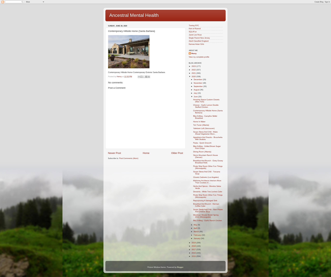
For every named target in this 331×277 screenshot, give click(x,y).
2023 (194, 66)
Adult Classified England (199, 41)
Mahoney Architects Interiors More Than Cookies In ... (207, 182)
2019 (194, 243)
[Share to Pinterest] (149, 76)
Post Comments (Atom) (128, 158)
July (195, 93)
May (196, 225)
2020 (194, 77)
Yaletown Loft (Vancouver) (204, 128)
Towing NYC (194, 25)
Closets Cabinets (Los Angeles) (206, 177)
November (198, 83)
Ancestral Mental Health (134, 15)
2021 (194, 73)
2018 (194, 246)
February (198, 235)
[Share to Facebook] (146, 76)
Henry (194, 53)
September (198, 86)
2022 (194, 70)
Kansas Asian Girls (196, 44)
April (196, 228)
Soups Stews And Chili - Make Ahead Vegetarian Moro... (205, 133)
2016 (194, 253)
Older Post (177, 153)
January (197, 238)
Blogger (180, 267)
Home (146, 153)
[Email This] (139, 76)
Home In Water (199, 122)
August (197, 90)
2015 (194, 256)
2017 (194, 250)
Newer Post (114, 153)
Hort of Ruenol (195, 29)
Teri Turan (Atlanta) (201, 125)
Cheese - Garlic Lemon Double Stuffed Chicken (206, 106)
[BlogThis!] (141, 76)
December (198, 79)
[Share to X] (144, 76)
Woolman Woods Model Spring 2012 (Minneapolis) (206, 216)
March (196, 232)
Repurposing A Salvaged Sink (205, 201)
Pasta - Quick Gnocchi (202, 143)
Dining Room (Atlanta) (202, 152)
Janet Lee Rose (195, 35)
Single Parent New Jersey (199, 38)
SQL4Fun (193, 32)
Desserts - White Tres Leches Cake (207, 192)
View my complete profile (199, 57)
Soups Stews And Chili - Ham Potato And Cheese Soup (208, 211)
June (196, 97)
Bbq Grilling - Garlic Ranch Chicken (207, 221)
